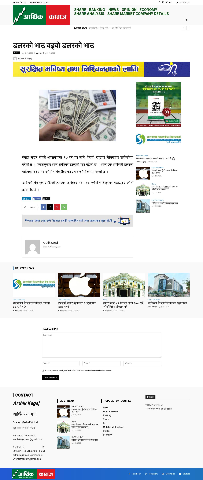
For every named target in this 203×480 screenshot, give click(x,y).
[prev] (183, 28)
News (16, 53)
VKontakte (170, 474)
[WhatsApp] (64, 207)
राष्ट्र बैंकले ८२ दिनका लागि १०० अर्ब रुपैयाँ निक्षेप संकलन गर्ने (165, 188)
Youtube (186, 474)
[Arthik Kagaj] (15, 59)
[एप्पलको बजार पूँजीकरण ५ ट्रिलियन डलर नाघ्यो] (143, 173)
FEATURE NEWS (142, 155)
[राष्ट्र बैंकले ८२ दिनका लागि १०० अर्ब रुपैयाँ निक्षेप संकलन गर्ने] (143, 189)
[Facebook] (159, 2)
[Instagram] (163, 2)
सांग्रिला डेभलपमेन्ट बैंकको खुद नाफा (101, 28)
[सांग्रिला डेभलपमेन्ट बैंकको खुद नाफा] (143, 206)
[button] (185, 20)
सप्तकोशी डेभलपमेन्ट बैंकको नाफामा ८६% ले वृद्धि (155, 158)
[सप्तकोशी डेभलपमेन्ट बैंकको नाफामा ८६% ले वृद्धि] (158, 140)
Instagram (153, 474)
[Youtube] (170, 2)
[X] (167, 2)
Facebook (136, 474)
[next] (188, 28)
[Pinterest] (57, 207)
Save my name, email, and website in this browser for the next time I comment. (78, 371)
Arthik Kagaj (26, 59)
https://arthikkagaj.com (51, 247)
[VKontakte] (163, 474)
